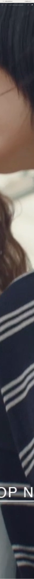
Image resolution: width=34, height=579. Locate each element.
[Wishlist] (28, 5)
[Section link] (17, 291)
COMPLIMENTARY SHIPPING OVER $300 (18, 1)
